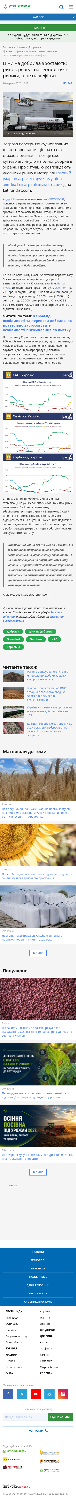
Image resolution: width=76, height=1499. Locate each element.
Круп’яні (45, 1311)
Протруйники (14, 1342)
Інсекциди (12, 1330)
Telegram (9, 616)
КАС (54, 639)
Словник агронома (38, 1301)
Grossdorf (13, 639)
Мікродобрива (49, 1367)
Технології (38, 1260)
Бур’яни (11, 1348)
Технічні (45, 1317)
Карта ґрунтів (38, 1293)
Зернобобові (14, 1367)
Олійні (9, 1373)
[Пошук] (61, 7)
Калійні (44, 1354)
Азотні (44, 1342)
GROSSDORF (56, 199)
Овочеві (45, 1323)
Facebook (57, 612)
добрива (13, 631)
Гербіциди (12, 1317)
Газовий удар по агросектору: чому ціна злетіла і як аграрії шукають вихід (37, 178)
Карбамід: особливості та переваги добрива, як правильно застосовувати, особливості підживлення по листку (37, 323)
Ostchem (60, 287)
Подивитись (38, 1277)
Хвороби (46, 1373)
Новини (20, 47)
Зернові (10, 1361)
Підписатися (60, 1417)
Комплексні (47, 1361)
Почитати (38, 1268)
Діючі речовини (38, 1285)
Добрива (33, 47)
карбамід (13, 647)
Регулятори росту (16, 1336)
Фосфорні (46, 1348)
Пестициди (14, 1311)
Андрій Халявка (13, 199)
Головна (8, 47)
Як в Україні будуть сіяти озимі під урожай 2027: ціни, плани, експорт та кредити (38, 36)
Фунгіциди (12, 1323)
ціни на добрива (40, 631)
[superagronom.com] (17, 7)
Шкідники (47, 1330)
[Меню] (71, 7)
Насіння (12, 1354)
